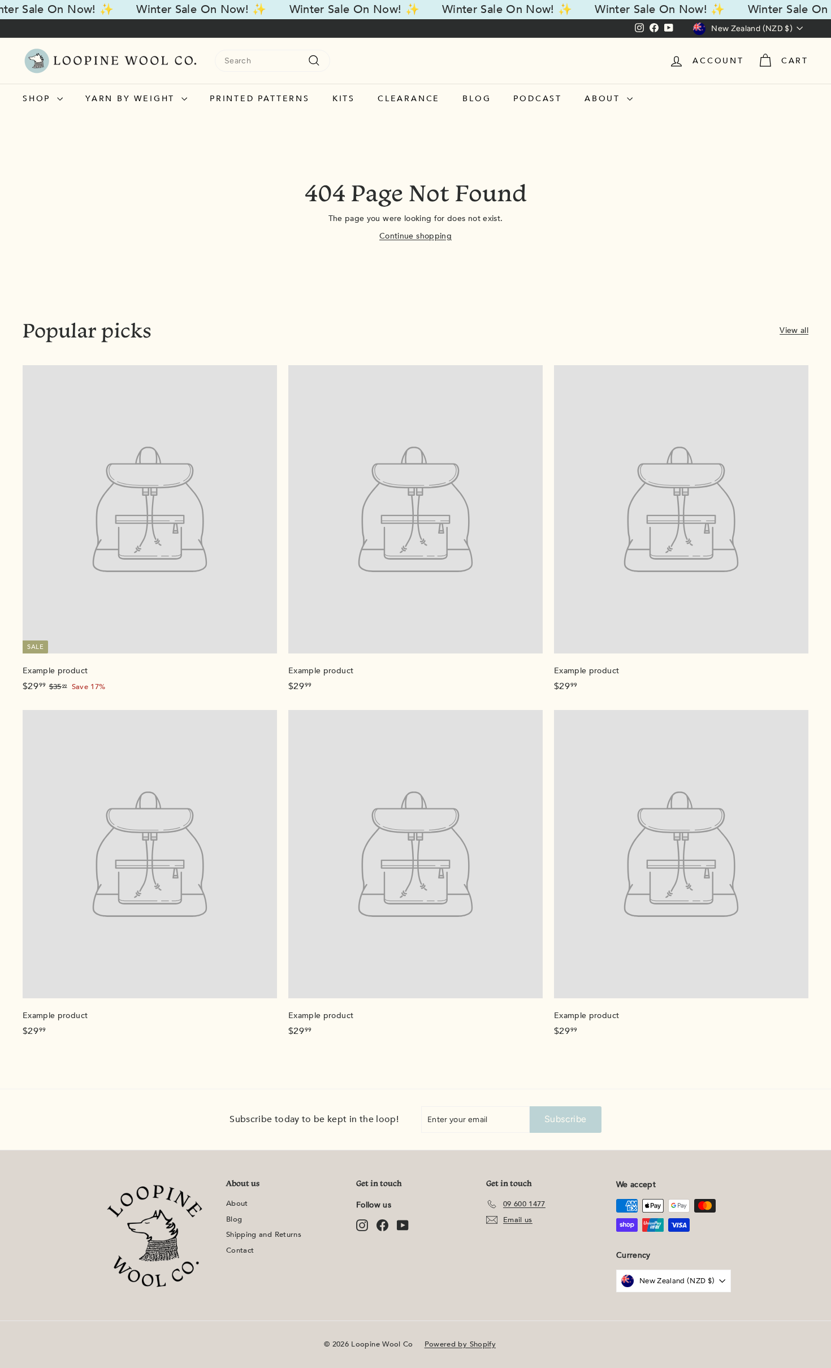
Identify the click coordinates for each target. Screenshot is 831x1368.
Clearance (409, 98)
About (604, 98)
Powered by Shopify (460, 1344)
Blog (476, 98)
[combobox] (272, 61)
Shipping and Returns (263, 1235)
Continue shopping (415, 236)
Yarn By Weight (132, 98)
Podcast (537, 98)
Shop (38, 98)
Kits (343, 98)
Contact (240, 1250)
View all (794, 330)
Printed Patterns (260, 98)
